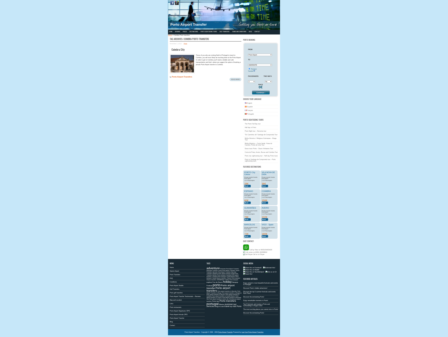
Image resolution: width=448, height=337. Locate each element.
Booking (177, 31)
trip (231, 306)
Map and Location (176, 300)
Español (250, 107)
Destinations (193, 31)
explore (209, 282)
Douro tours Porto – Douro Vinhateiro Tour (259, 148)
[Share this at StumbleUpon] (253, 272)
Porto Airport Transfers (182, 77)
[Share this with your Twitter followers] (247, 274)
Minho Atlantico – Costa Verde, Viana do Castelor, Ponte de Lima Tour (258, 144)
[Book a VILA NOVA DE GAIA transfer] (265, 185)
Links (171, 304)
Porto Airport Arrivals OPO (178, 314)
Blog (250, 31)
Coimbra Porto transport (231, 279)
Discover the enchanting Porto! (253, 297)
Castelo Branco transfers (219, 278)
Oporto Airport (174, 271)
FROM (250, 49)
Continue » (260, 92)
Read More (235, 79)
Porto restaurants (175, 307)
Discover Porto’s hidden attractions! (255, 288)
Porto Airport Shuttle (176, 285)
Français (250, 110)
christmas (220, 280)
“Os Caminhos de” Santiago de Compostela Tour (261, 135)
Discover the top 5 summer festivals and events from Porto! (259, 292)
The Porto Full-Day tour (253, 124)
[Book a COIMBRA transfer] (265, 202)
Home (170, 31)
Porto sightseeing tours (209, 31)
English (249, 103)
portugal (212, 304)
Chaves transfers (211, 279)
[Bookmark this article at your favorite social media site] (269, 268)
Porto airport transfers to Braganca (232, 293)
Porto (185, 44)
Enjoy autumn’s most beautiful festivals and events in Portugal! (260, 283)
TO (249, 59)
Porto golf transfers (176, 293)
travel (226, 306)
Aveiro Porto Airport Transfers (226, 270)
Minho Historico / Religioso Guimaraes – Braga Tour (260, 139)
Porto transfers (228, 300)
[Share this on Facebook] (252, 268)
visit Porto (237, 306)
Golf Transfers (224, 31)
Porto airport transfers (218, 289)
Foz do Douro (217, 282)
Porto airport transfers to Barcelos (227, 291)
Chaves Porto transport (233, 278)
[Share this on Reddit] (251, 270)
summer (229, 304)
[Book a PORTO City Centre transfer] (247, 185)
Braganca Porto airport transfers (222, 273)
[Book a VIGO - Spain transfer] (265, 236)
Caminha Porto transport (219, 276)
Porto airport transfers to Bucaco (215, 294)
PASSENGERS (253, 76)
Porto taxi (215, 301)
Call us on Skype (258, 254)
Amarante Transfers (212, 270)
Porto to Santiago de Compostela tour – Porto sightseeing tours (260, 160)
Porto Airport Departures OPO (180, 311)
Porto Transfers (175, 275)
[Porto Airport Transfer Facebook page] (172, 3)
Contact (257, 31)
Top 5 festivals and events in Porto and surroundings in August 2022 (256, 305)
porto (216, 285)
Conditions (173, 282)
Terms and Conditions (239, 31)
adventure (213, 268)
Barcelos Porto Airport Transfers (222, 272)
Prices (185, 31)
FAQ (171, 278)
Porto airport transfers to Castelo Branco (223, 296)
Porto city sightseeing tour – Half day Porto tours (261, 156)
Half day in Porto (250, 127)
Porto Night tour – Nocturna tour (255, 131)
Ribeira (221, 304)
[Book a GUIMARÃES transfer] (247, 219)
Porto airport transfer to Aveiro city (219, 299)
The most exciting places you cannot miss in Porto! (260, 309)
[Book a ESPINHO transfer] (247, 202)
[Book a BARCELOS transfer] (247, 236)
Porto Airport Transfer (177, 318)
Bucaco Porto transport (219, 275)
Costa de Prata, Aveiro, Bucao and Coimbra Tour (261, 152)
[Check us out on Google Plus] (271, 272)
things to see (219, 306)
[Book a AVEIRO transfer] (265, 219)
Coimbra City (178, 49)
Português (250, 114)
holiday (227, 281)
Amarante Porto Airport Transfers (229, 268)
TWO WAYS (268, 76)
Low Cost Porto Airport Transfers (253, 332)
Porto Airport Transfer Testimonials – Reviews (185, 296)
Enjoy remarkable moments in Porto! (255, 300)
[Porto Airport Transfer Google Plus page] (177, 3)
